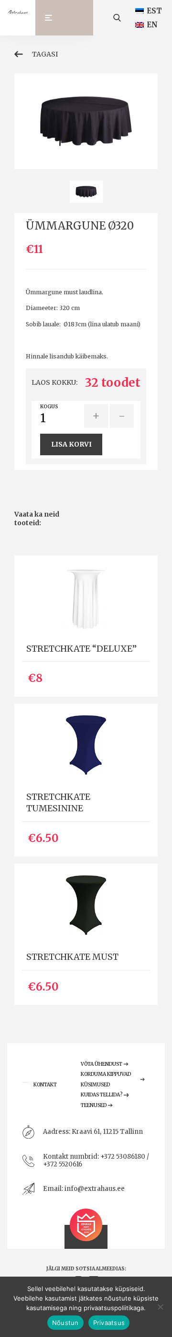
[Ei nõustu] (160, 1307)
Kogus (49, 406)
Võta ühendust (101, 1064)
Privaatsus (109, 1322)
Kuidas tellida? (101, 1095)
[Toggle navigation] (52, 18)
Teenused (94, 1105)
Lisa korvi (71, 444)
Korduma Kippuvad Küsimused (106, 1079)
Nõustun (65, 1322)
